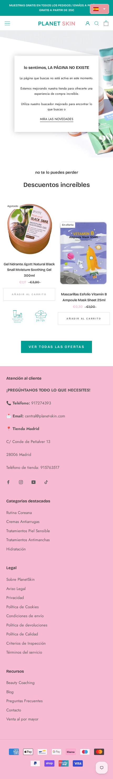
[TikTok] (46, 482)
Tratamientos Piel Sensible (28, 531)
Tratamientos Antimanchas (28, 540)
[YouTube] (33, 482)
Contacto (13, 710)
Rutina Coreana (19, 513)
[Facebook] (8, 482)
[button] (99, 9)
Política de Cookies (22, 607)
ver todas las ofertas (57, 347)
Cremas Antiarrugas (22, 522)
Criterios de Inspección (26, 643)
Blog (10, 692)
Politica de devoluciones (26, 625)
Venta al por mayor (22, 719)
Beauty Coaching (20, 683)
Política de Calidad (22, 634)
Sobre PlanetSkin (20, 579)
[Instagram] (21, 482)
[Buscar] (96, 23)
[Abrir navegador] (7, 23)
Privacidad (15, 598)
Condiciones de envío (25, 616)
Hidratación (16, 549)
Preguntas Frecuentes (24, 701)
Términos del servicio (24, 652)
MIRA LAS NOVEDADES (56, 119)
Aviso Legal (15, 589)
